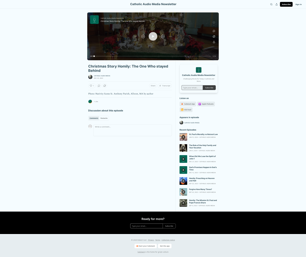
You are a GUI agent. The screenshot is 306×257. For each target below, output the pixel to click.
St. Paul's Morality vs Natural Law (203, 134)
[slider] (152, 56)
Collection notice (168, 240)
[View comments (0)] (214, 31)
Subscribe (286, 4)
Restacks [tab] (104, 118)
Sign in (298, 4)
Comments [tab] (94, 118)
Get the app (165, 246)
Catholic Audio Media (102, 76)
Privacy (151, 240)
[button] (135, 36)
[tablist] (98, 118)
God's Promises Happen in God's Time (203, 168)
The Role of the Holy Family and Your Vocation (202, 146)
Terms (157, 240)
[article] (199, 137)
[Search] (271, 4)
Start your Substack (147, 246)
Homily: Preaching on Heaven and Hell (202, 179)
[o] (183, 137)
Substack (141, 252)
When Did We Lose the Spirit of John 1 (202, 157)
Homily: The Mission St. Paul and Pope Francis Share (203, 201)
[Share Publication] (276, 4)
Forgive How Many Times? (200, 189)
